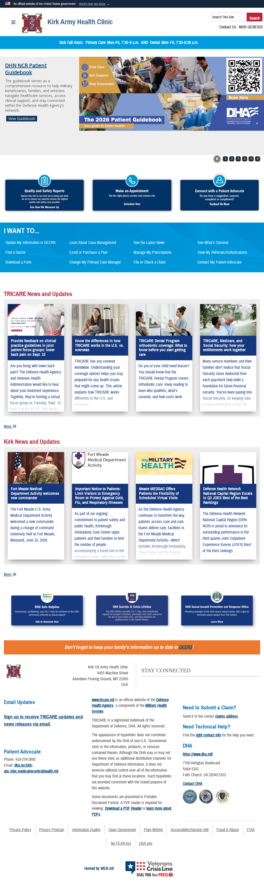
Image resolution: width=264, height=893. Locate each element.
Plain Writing (153, 829)
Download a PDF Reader (123, 808)
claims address (226, 716)
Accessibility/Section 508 (190, 829)
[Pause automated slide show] (217, 158)
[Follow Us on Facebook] (143, 682)
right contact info (208, 735)
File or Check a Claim (150, 262)
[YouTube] (165, 682)
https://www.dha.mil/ (198, 754)
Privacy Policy (20, 829)
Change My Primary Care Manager (95, 262)
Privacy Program (51, 829)
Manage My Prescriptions (153, 252)
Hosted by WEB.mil (99, 868)
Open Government (122, 829)
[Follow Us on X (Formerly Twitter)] (154, 682)
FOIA (251, 829)
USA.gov (145, 843)
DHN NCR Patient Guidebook (26, 69)
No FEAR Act (121, 843)
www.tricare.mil (103, 699)
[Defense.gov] (190, 796)
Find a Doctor (15, 252)
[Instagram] (187, 682)
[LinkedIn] (176, 682)
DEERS (185, 647)
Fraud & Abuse (228, 829)
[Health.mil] (206, 796)
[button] (95, 4)
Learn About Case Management (92, 242)
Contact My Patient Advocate (219, 262)
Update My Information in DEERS (30, 242)
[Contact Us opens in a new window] (227, 27)
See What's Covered (212, 242)
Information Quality (86, 829)
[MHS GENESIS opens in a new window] (251, 27)
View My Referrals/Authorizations (222, 252)
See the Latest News (149, 242)
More (8, 426)
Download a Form (18, 262)
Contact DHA (192, 783)
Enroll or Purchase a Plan (88, 252)
